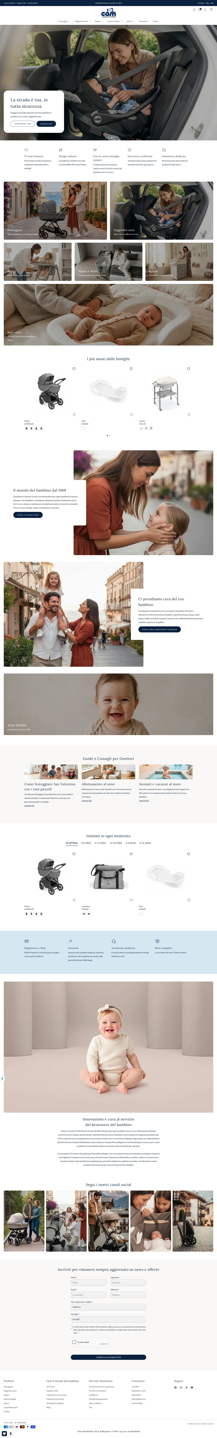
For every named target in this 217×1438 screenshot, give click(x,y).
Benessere (143, 21)
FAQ (211, 3)
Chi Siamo (201, 3)
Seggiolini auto (81, 21)
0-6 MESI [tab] (86, 842)
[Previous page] (24, 392)
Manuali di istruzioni (55, 1399)
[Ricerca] (205, 9)
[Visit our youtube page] (192, 1387)
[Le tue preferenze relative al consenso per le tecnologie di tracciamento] (2, 1078)
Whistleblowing (138, 1399)
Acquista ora (39, 124)
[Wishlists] (4, 1433)
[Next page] (193, 392)
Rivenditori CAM (139, 1390)
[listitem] (108, 3)
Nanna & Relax (113, 21)
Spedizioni (93, 1395)
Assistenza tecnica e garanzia (101, 1386)
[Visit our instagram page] (181, 1387)
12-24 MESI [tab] (116, 842)
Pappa (97, 21)
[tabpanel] (108, 885)
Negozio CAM (21, 3)
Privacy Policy (8, 1423)
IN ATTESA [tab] (72, 842)
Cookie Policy (21, 1423)
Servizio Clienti (33, 3)
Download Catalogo (55, 1403)
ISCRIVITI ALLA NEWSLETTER (108, 1357)
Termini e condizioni (97, 1390)
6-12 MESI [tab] (100, 842)
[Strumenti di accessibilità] (10, 1433)
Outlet (155, 21)
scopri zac (19, 124)
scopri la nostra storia (28, 515)
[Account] (194, 9)
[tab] (107, 435)
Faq (90, 1407)
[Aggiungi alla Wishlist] (73, 368)
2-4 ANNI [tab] (131, 842)
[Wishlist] (211, 9)
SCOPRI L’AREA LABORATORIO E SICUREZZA (159, 629)
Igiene (129, 21)
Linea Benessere (11, 1407)
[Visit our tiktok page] (186, 1387)
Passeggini (63, 21)
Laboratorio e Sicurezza (56, 1395)
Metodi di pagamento (98, 1399)
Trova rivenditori (9, 3)
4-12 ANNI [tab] (145, 842)
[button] (105, 138)
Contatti (135, 1386)
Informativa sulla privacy (107, 1327)
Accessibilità (137, 1403)
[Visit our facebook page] (175, 1387)
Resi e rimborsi (95, 1403)
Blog (207, 3)
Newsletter (136, 1395)
